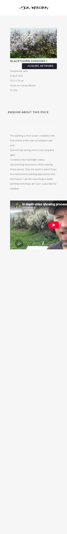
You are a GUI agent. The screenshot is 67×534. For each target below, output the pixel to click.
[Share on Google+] (18, 98)
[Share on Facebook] (11, 98)
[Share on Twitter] (14, 98)
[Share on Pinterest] (25, 98)
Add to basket (39, 66)
